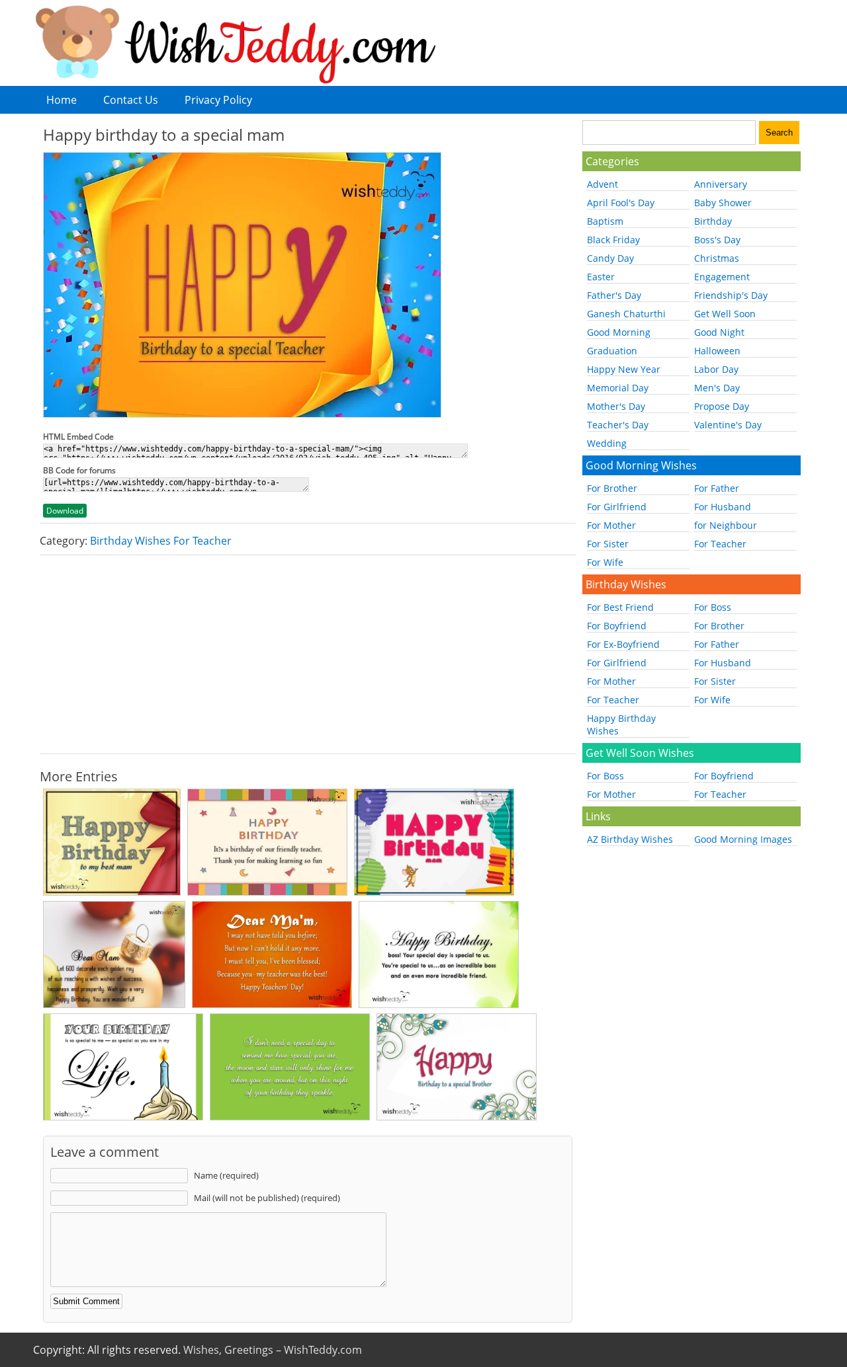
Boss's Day (717, 239)
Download (64, 510)
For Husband (722, 506)
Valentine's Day (728, 424)
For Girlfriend (616, 506)
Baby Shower (723, 202)
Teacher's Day (617, 424)
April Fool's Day (620, 202)
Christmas (716, 258)
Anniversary (720, 184)
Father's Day (614, 295)
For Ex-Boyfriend (623, 644)
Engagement (722, 276)
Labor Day (716, 369)
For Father (716, 488)
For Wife (605, 562)
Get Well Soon (725, 313)
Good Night (719, 332)
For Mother (611, 525)
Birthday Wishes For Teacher (161, 540)
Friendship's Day (731, 295)
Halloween (717, 350)
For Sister (608, 543)
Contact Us (130, 100)
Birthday (713, 221)
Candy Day (610, 258)
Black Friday (613, 239)
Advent (602, 184)
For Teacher (720, 543)
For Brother (612, 488)
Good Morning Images (743, 839)
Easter (601, 276)
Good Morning (618, 332)
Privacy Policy (218, 100)
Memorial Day (617, 387)
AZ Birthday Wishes (630, 839)
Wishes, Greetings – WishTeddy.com (272, 1350)
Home (61, 100)
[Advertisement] (308, 654)
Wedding (607, 443)
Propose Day (721, 406)
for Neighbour (725, 525)
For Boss (712, 607)
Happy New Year (623, 369)
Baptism (605, 221)
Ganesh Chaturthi (626, 313)
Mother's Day (616, 406)
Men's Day (717, 387)
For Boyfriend (616, 625)
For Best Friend (620, 607)
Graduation (612, 350)
